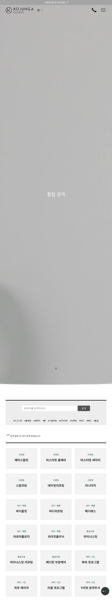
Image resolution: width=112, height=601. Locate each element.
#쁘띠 (88, 420)
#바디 (81, 420)
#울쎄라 (27, 420)
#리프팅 (73, 420)
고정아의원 (19, 10)
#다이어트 (63, 420)
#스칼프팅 (52, 420)
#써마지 (37, 420)
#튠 (44, 420)
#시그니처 (17, 420)
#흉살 (96, 420)
